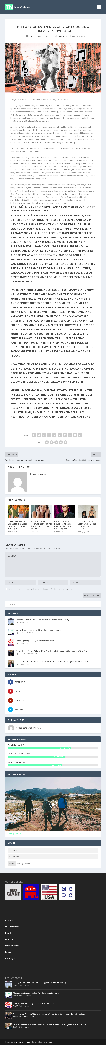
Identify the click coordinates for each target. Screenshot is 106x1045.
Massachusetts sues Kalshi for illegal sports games (39, 630)
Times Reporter (36, 36)
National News (12, 945)
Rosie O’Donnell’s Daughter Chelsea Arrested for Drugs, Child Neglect (63, 525)
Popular (8, 952)
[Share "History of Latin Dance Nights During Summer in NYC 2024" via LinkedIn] (59, 435)
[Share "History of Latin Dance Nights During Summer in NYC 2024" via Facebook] (33, 435)
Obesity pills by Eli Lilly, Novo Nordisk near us (36, 640)
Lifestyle (9, 939)
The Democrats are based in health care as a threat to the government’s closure (52, 661)
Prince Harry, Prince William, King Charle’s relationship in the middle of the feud (52, 651)
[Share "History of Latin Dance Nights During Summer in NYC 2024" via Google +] (44, 435)
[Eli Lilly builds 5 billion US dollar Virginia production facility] (11, 621)
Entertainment (64, 36)
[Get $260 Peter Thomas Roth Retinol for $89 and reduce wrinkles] (41, 511)
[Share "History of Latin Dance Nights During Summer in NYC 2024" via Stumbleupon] (70, 435)
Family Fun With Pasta (18, 745)
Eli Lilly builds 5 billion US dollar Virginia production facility (42, 619)
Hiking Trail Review (16, 762)
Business (30, 633)
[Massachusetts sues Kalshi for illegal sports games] (11, 632)
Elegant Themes (23, 1042)
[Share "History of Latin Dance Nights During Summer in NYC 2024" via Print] (80, 435)
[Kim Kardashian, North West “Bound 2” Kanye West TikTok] (88, 511)
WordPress (47, 1042)
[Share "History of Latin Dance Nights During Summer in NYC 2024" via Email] (75, 435)
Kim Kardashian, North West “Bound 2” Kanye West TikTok (87, 525)
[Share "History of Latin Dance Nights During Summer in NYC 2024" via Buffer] (64, 435)
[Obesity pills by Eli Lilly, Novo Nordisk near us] (11, 642)
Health (29, 622)
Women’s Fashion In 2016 (19, 753)
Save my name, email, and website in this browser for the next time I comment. (41, 589)
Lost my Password (24, 863)
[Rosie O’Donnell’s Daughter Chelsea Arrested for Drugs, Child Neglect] (64, 511)
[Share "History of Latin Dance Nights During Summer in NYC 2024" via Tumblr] (49, 435)
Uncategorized (12, 958)
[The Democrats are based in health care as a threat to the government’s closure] (11, 663)
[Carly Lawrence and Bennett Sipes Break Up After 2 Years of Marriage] (18, 511)
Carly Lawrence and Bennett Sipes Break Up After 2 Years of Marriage (17, 525)
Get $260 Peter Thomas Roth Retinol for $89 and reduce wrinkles (41, 525)
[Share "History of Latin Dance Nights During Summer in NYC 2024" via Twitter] (38, 435)
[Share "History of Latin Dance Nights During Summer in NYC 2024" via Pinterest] (54, 435)
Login (11, 863)
